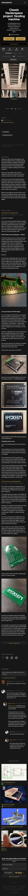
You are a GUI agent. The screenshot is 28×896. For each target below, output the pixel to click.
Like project (20, 39)
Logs (14, 56)
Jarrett (5, 850)
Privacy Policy (14, 888)
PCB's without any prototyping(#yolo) (11, 481)
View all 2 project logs (14, 643)
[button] (24, 2)
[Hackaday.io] (7, 2)
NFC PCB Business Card (8, 782)
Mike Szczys (9, 690)
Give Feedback (22, 886)
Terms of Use (6, 888)
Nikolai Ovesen (15, 34)
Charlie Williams (8, 806)
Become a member (6, 860)
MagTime (3, 849)
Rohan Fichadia (8, 784)
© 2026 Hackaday (14, 892)
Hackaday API (22, 888)
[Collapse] (11, 210)
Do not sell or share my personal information (14, 889)
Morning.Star (9, 681)
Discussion (13, 59)
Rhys (5, 828)
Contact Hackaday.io (12, 886)
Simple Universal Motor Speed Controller (12, 827)
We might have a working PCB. (9, 213)
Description (9, 53)
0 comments (20, 215)
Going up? (14, 882)
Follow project (9, 39)
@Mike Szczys (12, 705)
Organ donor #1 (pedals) (7, 804)
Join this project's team (7, 122)
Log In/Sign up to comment (9, 678)
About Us (4, 886)
